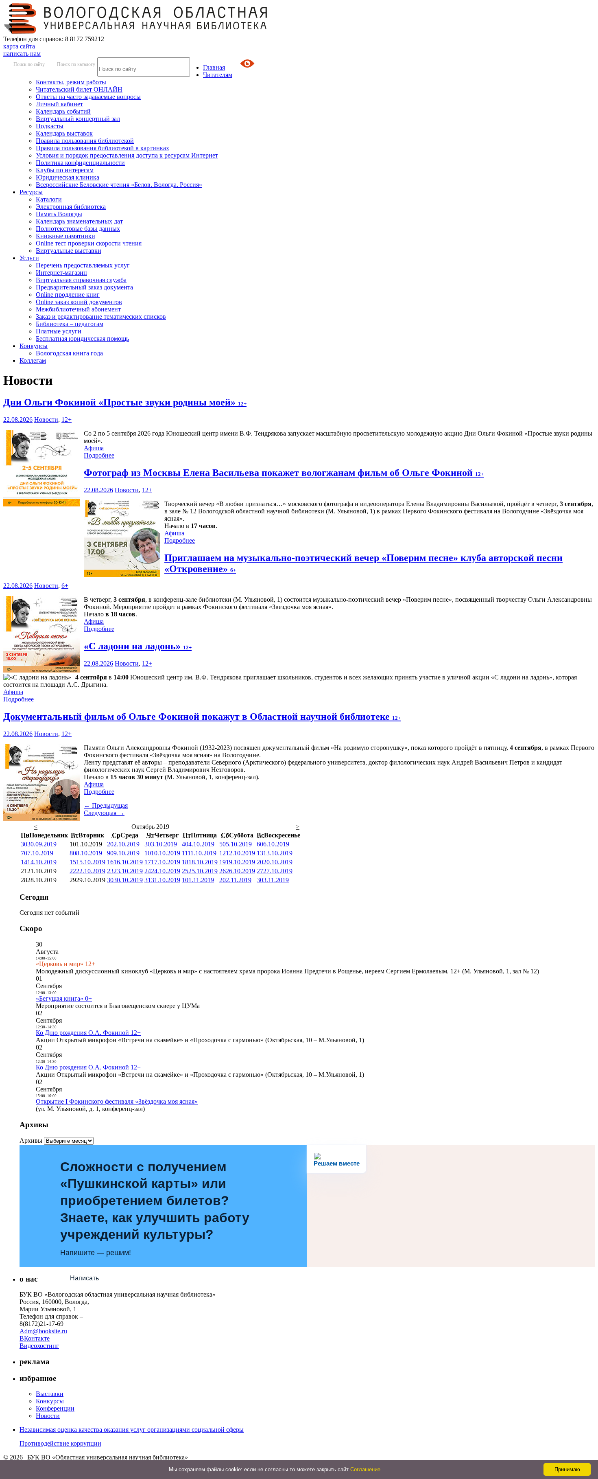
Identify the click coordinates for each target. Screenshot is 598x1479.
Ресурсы (31, 191)
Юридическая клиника (67, 177)
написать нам (22, 53)
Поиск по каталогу (76, 64)
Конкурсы (34, 345)
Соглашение (365, 1469)
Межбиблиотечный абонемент (78, 309)
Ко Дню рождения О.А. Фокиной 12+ (88, 1032)
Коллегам (33, 360)
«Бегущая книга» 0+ (64, 998)
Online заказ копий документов (79, 301)
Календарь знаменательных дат (79, 221)
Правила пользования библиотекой (85, 140)
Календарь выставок (64, 133)
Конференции (55, 1408)
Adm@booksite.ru (43, 1331)
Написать (84, 1278)
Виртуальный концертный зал (78, 118)
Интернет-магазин (61, 272)
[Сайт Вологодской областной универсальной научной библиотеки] (135, 31)
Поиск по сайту (29, 64)
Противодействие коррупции (60, 1443)
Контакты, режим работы (71, 82)
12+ (66, 419)
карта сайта (19, 46)
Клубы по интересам (65, 170)
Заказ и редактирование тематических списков (101, 316)
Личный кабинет (59, 104)
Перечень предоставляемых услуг (83, 265)
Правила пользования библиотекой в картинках (102, 148)
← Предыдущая (106, 805)
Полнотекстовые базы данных (78, 228)
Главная (214, 67)
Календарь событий (63, 111)
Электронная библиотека (71, 206)
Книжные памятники (65, 235)
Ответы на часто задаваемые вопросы (88, 96)
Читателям (217, 74)
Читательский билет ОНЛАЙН (79, 89)
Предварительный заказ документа (84, 287)
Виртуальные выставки (68, 250)
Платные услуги (58, 331)
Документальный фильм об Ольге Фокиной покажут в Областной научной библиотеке (202, 716)
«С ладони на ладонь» (138, 646)
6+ (64, 585)
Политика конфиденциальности (80, 162)
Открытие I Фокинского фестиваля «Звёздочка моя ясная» (117, 1101)
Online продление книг (68, 294)
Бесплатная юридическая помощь (82, 338)
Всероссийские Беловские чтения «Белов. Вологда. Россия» (119, 184)
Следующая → (104, 812)
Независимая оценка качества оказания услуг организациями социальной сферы (132, 1429)
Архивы (31, 1140)
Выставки (49, 1393)
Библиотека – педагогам (69, 323)
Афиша (94, 448)
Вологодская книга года (69, 353)
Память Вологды (59, 213)
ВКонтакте (35, 1338)
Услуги (29, 257)
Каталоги (49, 199)
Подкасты (49, 126)
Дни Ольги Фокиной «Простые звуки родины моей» (125, 402)
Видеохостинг (39, 1345)
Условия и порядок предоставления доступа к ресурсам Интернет (127, 155)
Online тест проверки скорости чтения (89, 243)
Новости (46, 419)
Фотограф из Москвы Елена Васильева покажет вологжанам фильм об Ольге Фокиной (284, 472)
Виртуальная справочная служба (81, 279)
